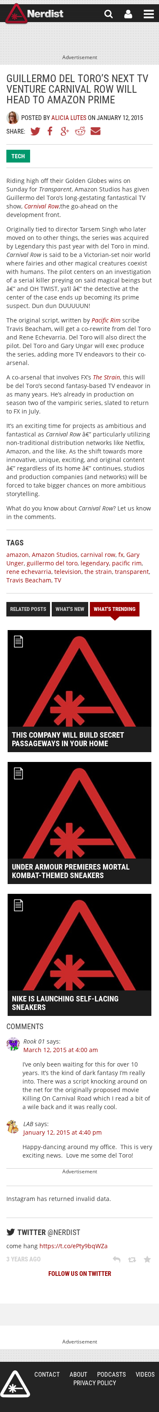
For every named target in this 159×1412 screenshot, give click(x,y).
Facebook (50, 131)
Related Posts (28, 609)
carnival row (98, 555)
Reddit (80, 131)
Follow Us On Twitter (79, 1274)
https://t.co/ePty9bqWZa (73, 1246)
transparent (132, 572)
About (78, 1374)
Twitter (35, 131)
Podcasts (111, 1374)
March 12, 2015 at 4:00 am (60, 1050)
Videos (145, 1374)
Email (94, 131)
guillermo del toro (52, 563)
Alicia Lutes (68, 118)
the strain (98, 572)
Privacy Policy (94, 1383)
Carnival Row (41, 206)
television (67, 572)
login (128, 14)
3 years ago (23, 1259)
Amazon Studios (55, 555)
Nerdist (34, 14)
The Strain (106, 377)
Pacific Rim (106, 320)
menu (149, 14)
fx (120, 555)
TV (57, 580)
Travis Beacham (28, 580)
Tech (18, 156)
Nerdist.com (15, 1384)
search (108, 14)
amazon (17, 555)
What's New (70, 609)
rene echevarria (28, 572)
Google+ (65, 131)
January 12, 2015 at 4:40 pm (62, 1132)
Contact (47, 1374)
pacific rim (127, 563)
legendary (95, 563)
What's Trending (115, 609)
